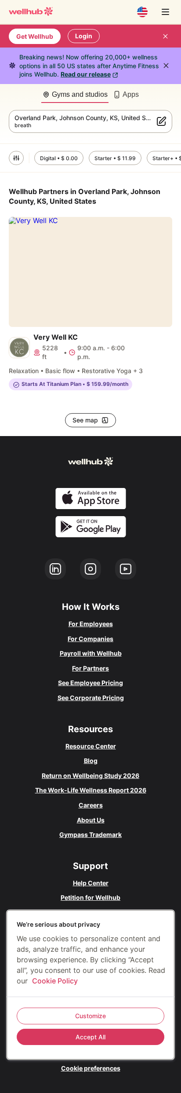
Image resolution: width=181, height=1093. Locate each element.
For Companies (90, 638)
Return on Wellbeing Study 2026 (90, 775)
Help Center (91, 883)
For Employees (91, 623)
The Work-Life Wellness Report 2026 (90, 790)
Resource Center (90, 746)
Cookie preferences (90, 1068)
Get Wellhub (34, 36)
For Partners (90, 668)
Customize (90, 1016)
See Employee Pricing (90, 682)
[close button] (165, 36)
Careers (91, 805)
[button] (16, 158)
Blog (91, 760)
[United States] (142, 12)
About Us (91, 820)
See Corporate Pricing (91, 697)
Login (83, 36)
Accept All (90, 1037)
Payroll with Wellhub (91, 653)
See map (85, 420)
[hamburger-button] (165, 12)
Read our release (86, 74)
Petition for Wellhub (90, 897)
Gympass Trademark (90, 834)
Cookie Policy (55, 980)
